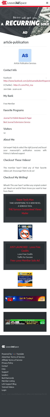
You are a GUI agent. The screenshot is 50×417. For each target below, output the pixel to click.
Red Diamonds (8, 378)
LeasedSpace (17, 3)
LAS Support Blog (9, 384)
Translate (20, 354)
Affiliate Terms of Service (12, 360)
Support (5, 372)
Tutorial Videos (8, 387)
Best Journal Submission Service (16, 122)
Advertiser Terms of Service (13, 357)
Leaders (5, 375)
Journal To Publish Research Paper (17, 118)
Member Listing (8, 381)
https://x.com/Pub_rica (23, 85)
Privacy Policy (7, 363)
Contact (5, 366)
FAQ (3, 369)
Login (4, 390)
